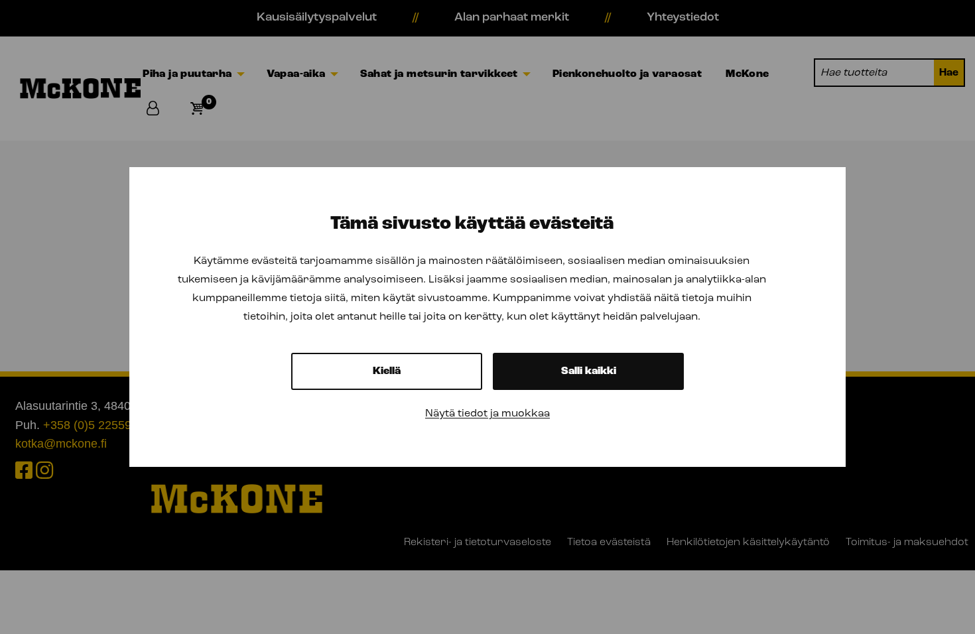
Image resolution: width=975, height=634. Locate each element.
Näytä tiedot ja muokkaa (487, 414)
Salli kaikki (588, 371)
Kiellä (387, 371)
